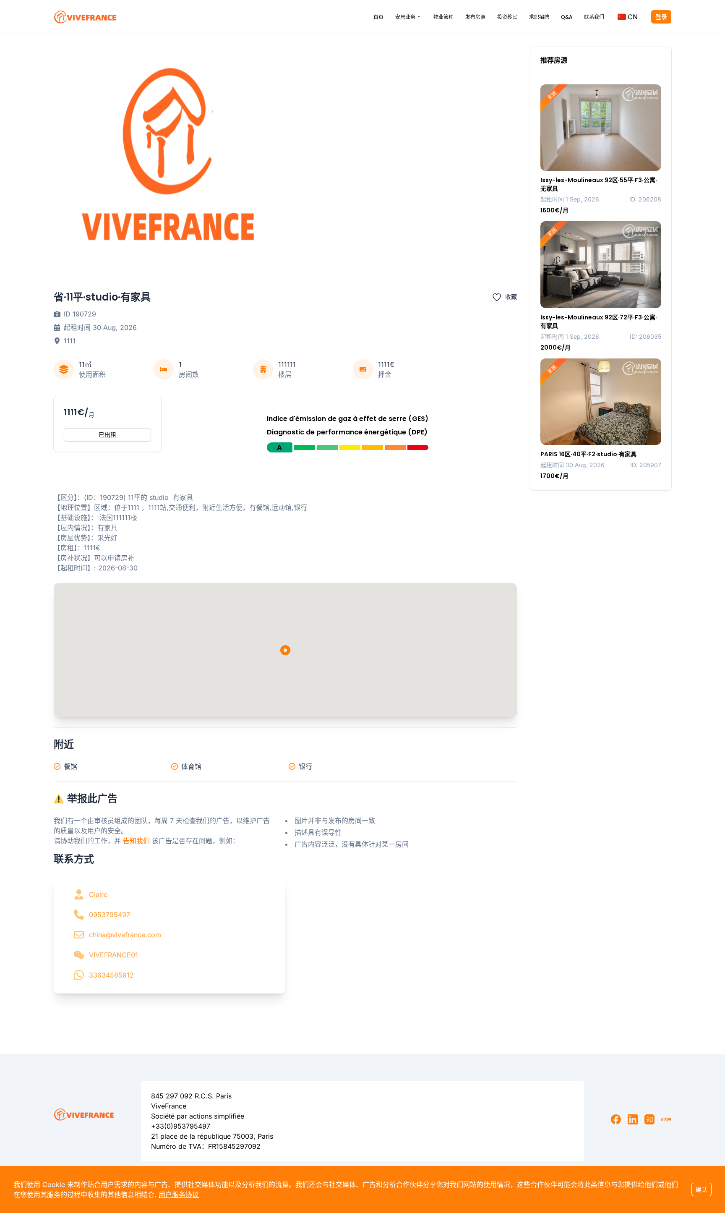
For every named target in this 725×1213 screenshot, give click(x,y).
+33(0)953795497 (180, 1126)
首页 (378, 17)
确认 (701, 1189)
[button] (628, 17)
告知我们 (136, 841)
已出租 (107, 434)
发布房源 (475, 17)
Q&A (566, 17)
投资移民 (507, 17)
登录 (661, 16)
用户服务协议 (179, 1194)
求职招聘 (539, 17)
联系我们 (594, 17)
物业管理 (443, 17)
